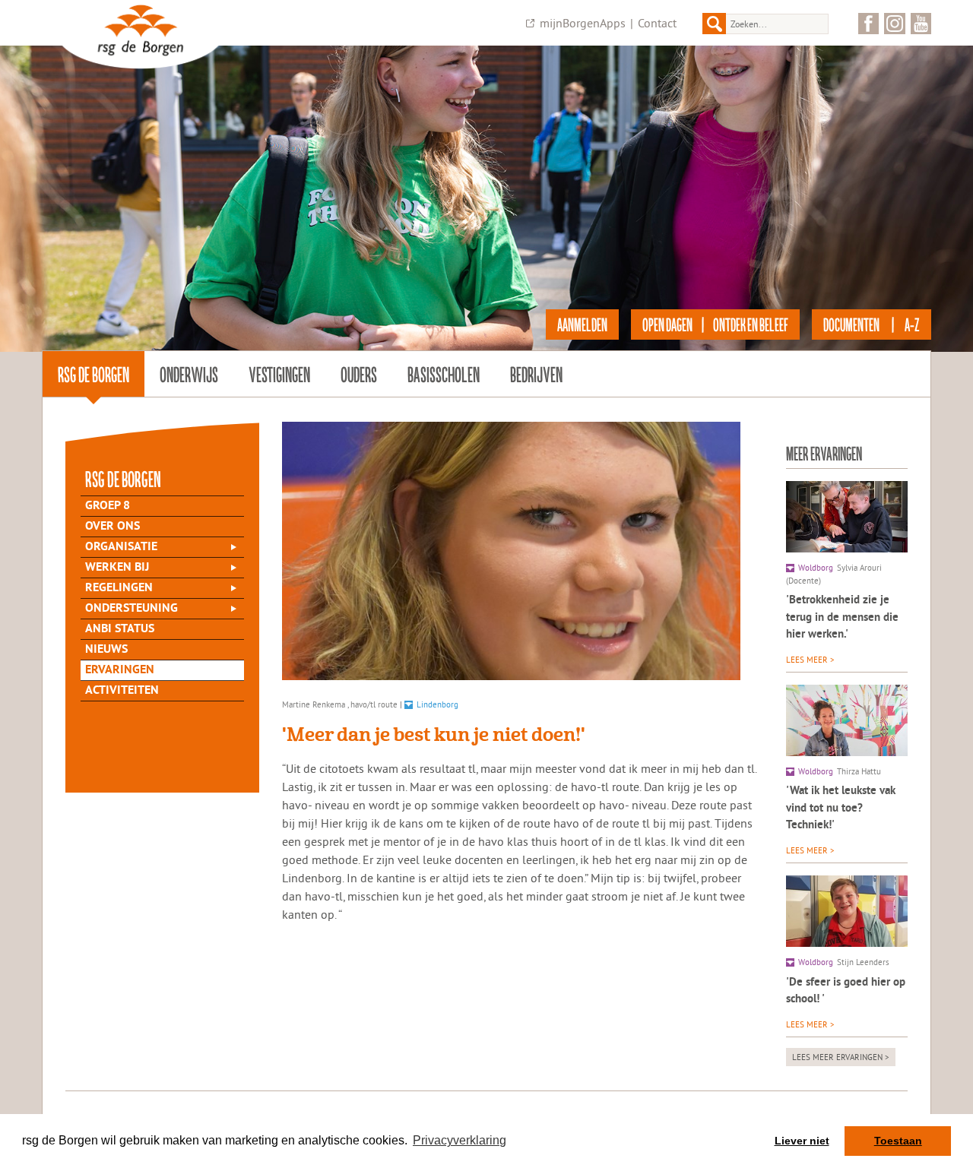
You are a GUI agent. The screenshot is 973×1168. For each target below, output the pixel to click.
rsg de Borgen (93, 374)
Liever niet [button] (802, 1141)
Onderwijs (189, 374)
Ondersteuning (131, 608)
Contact (657, 22)
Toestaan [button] (898, 1141)
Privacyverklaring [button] (459, 1140)
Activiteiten (122, 690)
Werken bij (117, 567)
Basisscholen (443, 374)
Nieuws (106, 649)
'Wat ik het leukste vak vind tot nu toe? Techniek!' (840, 808)
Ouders (359, 374)
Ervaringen (119, 670)
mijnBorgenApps (583, 22)
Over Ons (112, 526)
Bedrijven (536, 374)
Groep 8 (107, 506)
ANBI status (119, 629)
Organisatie (121, 547)
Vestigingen (279, 374)
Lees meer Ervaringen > (840, 1057)
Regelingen (119, 588)
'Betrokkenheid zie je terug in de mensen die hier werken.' (842, 617)
